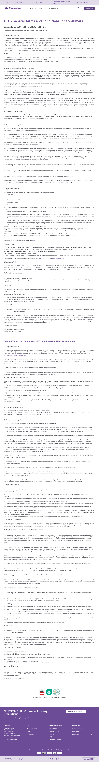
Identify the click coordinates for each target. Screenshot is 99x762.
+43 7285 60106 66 (15, 735)
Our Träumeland (52, 8)
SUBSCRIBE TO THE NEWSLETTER (76, 711)
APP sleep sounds (77, 728)
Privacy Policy (46, 750)
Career (28, 731)
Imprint (22, 759)
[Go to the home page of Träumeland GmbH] (13, 8)
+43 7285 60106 (10, 733)
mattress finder (89, 8)
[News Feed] (58, 759)
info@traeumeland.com (58, 258)
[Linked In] (54, 759)
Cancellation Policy (56, 750)
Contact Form (7, 742)
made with (86, 759)
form (40, 258)
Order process (53, 728)
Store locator (30, 734)
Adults (41, 8)
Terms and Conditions (35, 750)
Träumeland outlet (32, 728)
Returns (52, 734)
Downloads (75, 734)
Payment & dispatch (55, 731)
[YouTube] (50, 759)
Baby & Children (31, 8)
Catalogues (75, 731)
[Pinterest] (52, 759)
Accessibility (66, 750)
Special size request (55, 739)
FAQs (51, 737)
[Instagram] (48, 759)
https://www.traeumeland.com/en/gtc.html (15, 355)
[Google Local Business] (56, 759)
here (34, 240)
